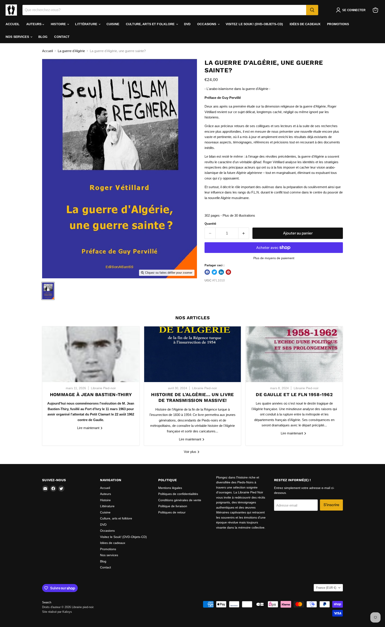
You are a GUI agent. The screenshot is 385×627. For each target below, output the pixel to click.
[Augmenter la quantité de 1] (243, 233)
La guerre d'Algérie (71, 51)
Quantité (210, 223)
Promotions (338, 24)
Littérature (86, 24)
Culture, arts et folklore (151, 24)
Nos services (18, 37)
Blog (43, 37)
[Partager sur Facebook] (207, 272)
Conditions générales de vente (179, 500)
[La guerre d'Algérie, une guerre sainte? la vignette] (48, 291)
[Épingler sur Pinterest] (228, 272)
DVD (187, 24)
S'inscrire (331, 505)
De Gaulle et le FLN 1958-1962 (294, 394)
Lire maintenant (88, 428)
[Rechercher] (312, 10)
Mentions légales (170, 488)
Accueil (13, 24)
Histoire (59, 24)
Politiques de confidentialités (178, 494)
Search (46, 602)
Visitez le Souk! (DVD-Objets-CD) (254, 24)
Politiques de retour (172, 512)
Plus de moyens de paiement (273, 258)
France (326, 587)
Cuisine (112, 24)
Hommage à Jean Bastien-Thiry (91, 394)
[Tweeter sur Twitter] (214, 272)
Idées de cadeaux (305, 24)
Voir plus (190, 452)
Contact (62, 37)
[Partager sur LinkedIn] (221, 272)
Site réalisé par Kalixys (57, 611)
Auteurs (34, 24)
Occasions (207, 24)
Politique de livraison (172, 506)
